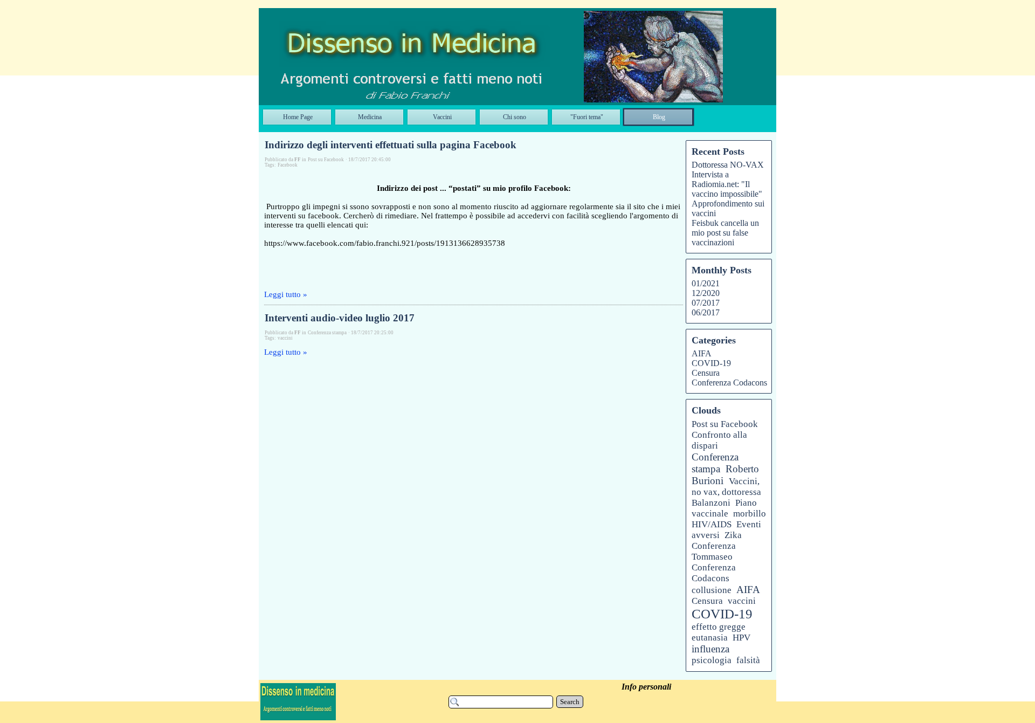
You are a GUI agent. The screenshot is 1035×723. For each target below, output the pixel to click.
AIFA (702, 353)
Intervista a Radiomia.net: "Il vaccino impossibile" (727, 184)
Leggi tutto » (285, 294)
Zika (733, 535)
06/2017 (706, 312)
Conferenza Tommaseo (714, 551)
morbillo (749, 513)
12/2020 (706, 293)
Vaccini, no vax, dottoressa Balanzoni (726, 492)
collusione (712, 590)
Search (569, 702)
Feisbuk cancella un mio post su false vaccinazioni (725, 232)
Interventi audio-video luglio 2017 (340, 317)
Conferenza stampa (715, 462)
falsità (748, 660)
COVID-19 (711, 363)
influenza (710, 649)
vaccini (285, 338)
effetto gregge (719, 627)
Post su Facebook (725, 424)
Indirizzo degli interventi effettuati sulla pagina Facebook (390, 144)
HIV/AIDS (712, 524)
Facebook (288, 165)
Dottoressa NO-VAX (728, 164)
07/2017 (706, 302)
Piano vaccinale (724, 508)
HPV (741, 637)
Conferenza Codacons (729, 382)
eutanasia (710, 637)
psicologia (712, 660)
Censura (706, 372)
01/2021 (706, 283)
